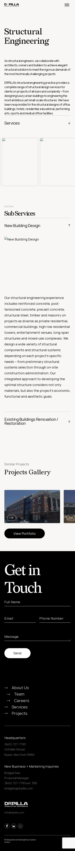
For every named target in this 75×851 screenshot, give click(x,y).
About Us (20, 687)
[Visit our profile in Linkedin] (13, 826)
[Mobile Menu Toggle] (66, 4)
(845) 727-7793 (15, 744)
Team (19, 694)
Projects (19, 713)
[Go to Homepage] (12, 5)
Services (20, 707)
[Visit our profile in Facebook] (6, 826)
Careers (21, 700)
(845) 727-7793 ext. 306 (20, 783)
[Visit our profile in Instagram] (20, 826)
